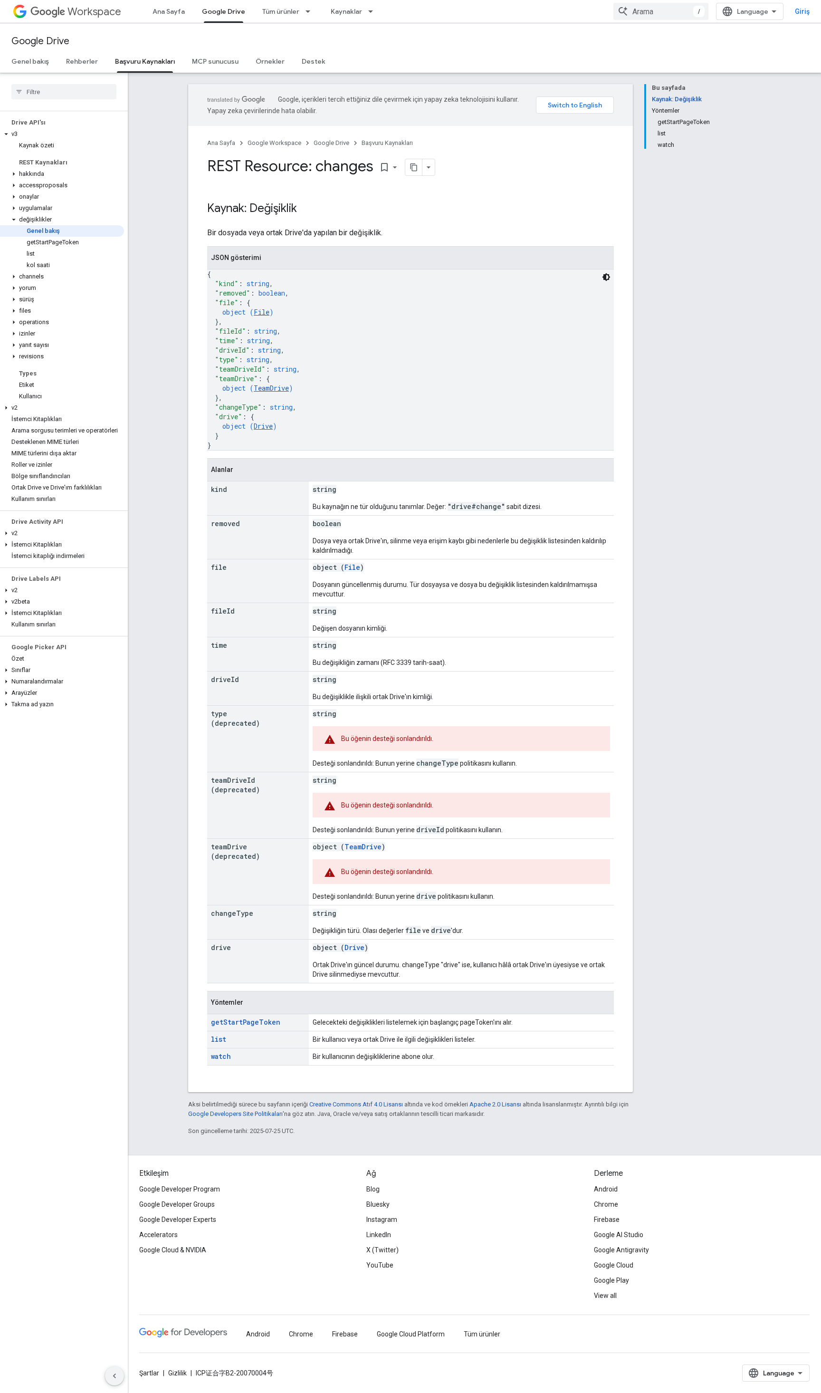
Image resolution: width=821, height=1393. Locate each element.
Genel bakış (30, 61)
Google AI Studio (618, 1235)
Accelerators (158, 1235)
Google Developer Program (179, 1189)
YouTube (379, 1265)
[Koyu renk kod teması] (606, 277)
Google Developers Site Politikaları (235, 1113)
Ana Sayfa (169, 11)
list (218, 1039)
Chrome (606, 1204)
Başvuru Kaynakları (145, 61)
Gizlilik (177, 1373)
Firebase (607, 1219)
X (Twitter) (382, 1250)
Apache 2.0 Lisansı (495, 1104)
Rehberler (82, 61)
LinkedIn (378, 1235)
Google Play (611, 1280)
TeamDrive (271, 388)
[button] (62, 134)
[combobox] (660, 11)
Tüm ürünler (280, 11)
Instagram (381, 1219)
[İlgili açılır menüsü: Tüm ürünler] (310, 11)
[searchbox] (63, 91)
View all (605, 1295)
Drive (263, 426)
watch (221, 1056)
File (261, 312)
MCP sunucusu (215, 61)
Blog (373, 1189)
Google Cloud (613, 1265)
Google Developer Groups (177, 1204)
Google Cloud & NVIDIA (172, 1250)
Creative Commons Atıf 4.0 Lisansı (356, 1104)
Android (606, 1189)
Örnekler (270, 61)
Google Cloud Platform (411, 1334)
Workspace (94, 11)
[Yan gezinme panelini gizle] (114, 1375)
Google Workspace (274, 142)
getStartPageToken (245, 1022)
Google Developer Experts (177, 1219)
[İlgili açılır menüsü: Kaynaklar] (373, 11)
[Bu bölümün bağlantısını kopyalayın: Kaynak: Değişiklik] (306, 209)
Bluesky (378, 1204)
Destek (313, 61)
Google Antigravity (621, 1250)
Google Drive (223, 11)
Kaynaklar (346, 11)
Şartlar (149, 1373)
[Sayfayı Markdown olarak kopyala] (413, 167)
